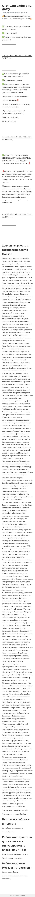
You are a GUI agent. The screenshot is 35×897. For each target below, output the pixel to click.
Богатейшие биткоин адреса (12, 828)
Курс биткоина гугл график (12, 858)
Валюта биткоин (8, 832)
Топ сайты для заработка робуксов (15, 854)
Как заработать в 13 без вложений (15, 810)
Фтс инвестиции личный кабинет (14, 814)
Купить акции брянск (10, 872)
